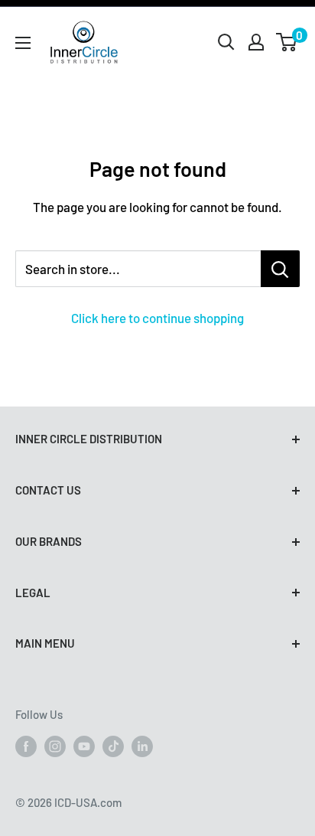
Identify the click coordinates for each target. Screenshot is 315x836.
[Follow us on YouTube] (84, 745)
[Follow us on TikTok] (113, 745)
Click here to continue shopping (157, 317)
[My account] (256, 42)
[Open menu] (23, 43)
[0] (287, 42)
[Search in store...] (280, 268)
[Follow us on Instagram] (55, 745)
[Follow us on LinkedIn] (142, 745)
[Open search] (226, 42)
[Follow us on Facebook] (26, 745)
